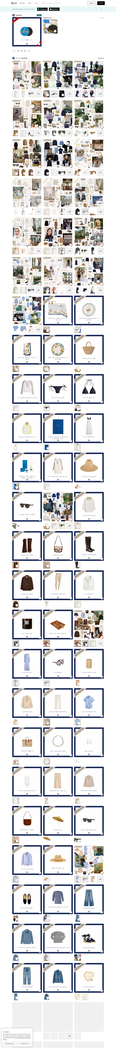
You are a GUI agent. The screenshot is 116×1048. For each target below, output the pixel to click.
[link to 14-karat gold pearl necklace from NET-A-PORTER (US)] (46, 761)
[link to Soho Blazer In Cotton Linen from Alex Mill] (15, 722)
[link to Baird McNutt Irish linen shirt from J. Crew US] (23, 133)
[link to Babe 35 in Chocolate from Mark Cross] (15, 564)
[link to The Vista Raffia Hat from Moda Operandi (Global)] (77, 486)
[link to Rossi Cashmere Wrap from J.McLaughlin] (30, 250)
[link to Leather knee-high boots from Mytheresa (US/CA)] (77, 564)
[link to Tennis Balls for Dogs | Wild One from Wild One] (85, 172)
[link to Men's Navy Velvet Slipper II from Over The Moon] (15, 918)
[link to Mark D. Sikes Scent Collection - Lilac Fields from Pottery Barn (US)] (15, 486)
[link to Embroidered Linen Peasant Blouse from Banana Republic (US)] (15, 408)
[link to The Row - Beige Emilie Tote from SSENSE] (77, 368)
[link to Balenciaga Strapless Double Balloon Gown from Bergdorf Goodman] (15, 93)
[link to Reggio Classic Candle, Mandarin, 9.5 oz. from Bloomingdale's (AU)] (54, 133)
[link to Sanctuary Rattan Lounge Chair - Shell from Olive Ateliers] (46, 133)
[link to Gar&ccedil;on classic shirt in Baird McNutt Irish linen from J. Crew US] (15, 879)
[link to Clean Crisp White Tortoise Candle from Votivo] (15, 643)
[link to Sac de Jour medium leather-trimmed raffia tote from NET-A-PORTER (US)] (15, 761)
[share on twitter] (25, 51)
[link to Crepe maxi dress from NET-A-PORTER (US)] (23, 290)
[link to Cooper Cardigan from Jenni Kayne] (15, 250)
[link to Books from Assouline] (15, 133)
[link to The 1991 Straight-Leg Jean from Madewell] (15, 996)
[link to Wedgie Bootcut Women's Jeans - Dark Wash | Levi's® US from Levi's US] (61, 250)
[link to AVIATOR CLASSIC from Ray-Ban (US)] (85, 250)
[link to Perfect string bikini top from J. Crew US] (77, 408)
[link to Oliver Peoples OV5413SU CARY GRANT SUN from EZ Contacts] (15, 525)
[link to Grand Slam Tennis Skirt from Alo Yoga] (77, 1036)
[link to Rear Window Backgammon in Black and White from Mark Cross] (46, 643)
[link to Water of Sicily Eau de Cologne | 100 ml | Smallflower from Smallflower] (15, 447)
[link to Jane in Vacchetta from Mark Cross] (15, 839)
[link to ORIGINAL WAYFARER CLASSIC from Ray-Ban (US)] (61, 172)
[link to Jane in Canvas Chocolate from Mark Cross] (46, 564)
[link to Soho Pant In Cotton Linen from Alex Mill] (46, 800)
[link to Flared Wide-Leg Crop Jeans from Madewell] (77, 918)
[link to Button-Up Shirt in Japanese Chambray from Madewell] (15, 957)
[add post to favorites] (39, 44)
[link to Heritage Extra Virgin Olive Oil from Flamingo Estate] (61, 211)
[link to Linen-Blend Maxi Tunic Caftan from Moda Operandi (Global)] (23, 93)
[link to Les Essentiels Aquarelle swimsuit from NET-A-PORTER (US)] (15, 800)
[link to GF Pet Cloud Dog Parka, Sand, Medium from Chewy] (77, 172)
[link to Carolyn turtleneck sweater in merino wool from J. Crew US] (46, 250)
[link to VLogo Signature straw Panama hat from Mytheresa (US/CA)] (46, 879)
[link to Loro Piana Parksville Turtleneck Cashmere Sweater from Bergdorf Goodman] (77, 250)
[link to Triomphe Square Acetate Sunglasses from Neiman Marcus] (30, 290)
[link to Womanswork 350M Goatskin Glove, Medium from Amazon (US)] (77, 133)
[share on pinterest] (21, 51)
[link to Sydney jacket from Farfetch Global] (15, 290)
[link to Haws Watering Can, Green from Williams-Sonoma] (85, 133)
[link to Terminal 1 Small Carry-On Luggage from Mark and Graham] (23, 211)
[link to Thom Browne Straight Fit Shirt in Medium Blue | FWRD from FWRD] (15, 329)
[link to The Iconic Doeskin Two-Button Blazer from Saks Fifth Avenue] (46, 172)
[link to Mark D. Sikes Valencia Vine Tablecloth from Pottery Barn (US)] (46, 329)
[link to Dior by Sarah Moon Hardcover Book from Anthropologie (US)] (46, 211)
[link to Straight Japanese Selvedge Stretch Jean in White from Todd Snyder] (15, 172)
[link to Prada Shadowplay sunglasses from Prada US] (30, 93)
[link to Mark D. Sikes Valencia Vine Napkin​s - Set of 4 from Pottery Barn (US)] (15, 368)
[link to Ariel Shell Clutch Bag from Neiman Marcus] (54, 290)
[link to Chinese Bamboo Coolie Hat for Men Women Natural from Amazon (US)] (46, 839)
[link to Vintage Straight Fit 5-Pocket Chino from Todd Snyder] (46, 722)
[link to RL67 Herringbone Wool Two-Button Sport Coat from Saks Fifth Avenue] (30, 172)
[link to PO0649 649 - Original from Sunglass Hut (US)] (61, 133)
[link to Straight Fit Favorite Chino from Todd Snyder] (54, 172)
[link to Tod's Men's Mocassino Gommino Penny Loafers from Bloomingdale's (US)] (92, 211)
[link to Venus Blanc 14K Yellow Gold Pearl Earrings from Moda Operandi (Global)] (77, 761)
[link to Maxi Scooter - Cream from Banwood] (30, 211)
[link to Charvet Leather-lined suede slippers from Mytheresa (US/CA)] (54, 93)
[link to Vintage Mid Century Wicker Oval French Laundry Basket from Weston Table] (92, 133)
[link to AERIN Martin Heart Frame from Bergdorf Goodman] (85, 996)
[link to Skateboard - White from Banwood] (15, 211)
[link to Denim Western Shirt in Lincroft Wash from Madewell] (46, 996)
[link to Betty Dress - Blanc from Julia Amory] (46, 290)
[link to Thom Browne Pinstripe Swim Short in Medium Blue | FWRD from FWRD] (23, 329)
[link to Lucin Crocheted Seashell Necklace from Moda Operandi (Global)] (61, 290)
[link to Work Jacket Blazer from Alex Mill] (77, 800)
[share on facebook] (18, 51)
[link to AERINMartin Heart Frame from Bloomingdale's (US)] (77, 996)
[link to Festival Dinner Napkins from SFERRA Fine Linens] (54, 211)
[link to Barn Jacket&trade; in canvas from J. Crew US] (77, 525)
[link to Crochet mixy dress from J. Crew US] (77, 447)
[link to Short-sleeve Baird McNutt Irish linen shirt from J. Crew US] (77, 722)
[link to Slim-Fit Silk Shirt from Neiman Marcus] (54, 250)
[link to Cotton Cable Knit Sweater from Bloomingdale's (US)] (92, 290)
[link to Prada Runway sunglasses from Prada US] (46, 682)
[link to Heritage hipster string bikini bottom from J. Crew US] (46, 408)
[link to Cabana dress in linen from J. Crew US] (15, 682)
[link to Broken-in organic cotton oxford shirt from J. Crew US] (77, 604)
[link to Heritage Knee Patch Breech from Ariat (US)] (46, 604)
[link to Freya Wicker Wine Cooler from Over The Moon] (77, 682)
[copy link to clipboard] (29, 51)
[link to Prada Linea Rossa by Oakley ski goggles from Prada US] (85, 211)
